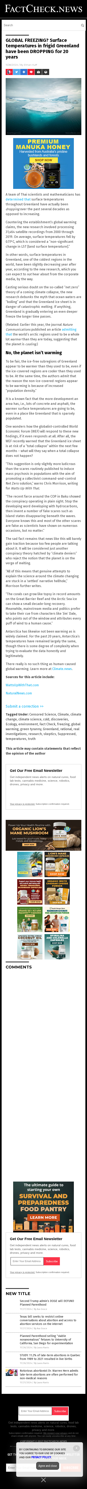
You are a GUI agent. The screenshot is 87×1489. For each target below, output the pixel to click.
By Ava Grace (40, 1309)
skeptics (50, 734)
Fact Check (47, 724)
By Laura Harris (41, 1347)
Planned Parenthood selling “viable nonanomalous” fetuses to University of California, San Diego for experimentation (46, 1339)
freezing (63, 724)
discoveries (59, 719)
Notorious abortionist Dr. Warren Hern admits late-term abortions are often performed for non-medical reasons (49, 1374)
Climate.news (62, 669)
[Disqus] (43, 1023)
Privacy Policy (41, 1457)
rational (66, 729)
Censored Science (42, 714)
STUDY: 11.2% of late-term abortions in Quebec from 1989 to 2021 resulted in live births (50, 1357)
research (35, 734)
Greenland (51, 729)
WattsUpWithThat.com (22, 685)
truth (32, 739)
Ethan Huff (30, 64)
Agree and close (47, 1465)
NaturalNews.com (19, 693)
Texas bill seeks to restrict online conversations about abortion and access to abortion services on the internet (48, 1320)
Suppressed (67, 734)
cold (46, 719)
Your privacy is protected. (22, 804)
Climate (63, 714)
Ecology (11, 724)
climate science (29, 719)
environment (28, 724)
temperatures (16, 739)
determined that (18, 199)
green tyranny (30, 729)
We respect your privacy (55, 1433)
